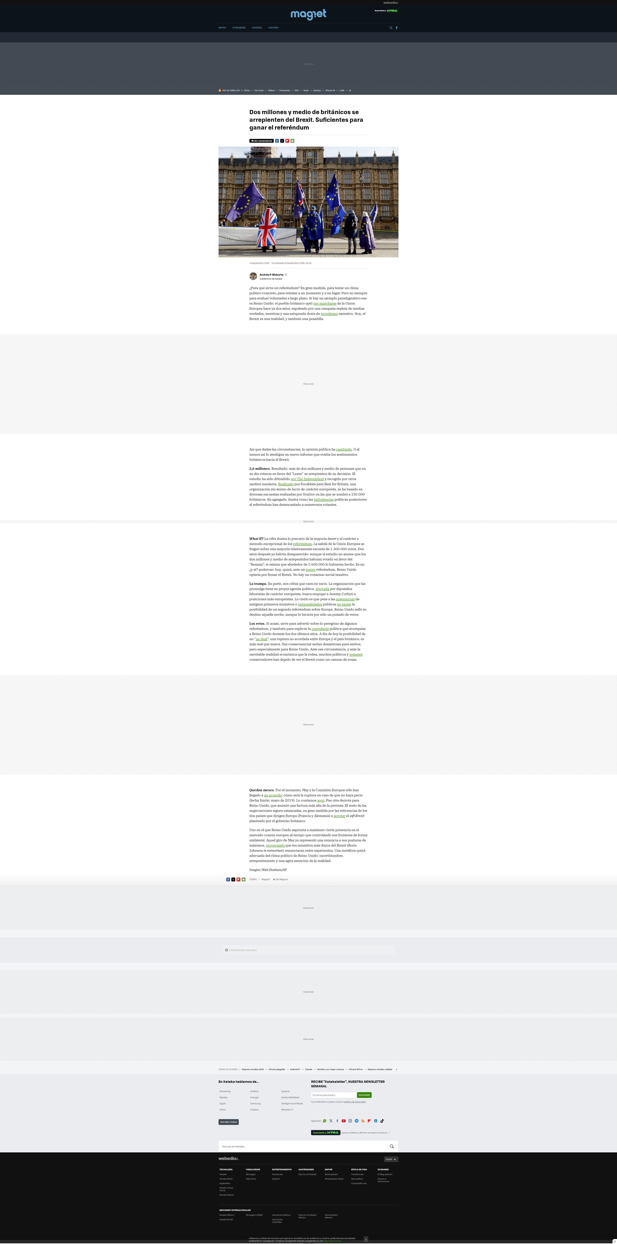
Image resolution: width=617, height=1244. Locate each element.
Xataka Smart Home (226, 1189)
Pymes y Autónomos (383, 1180)
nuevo (310, 569)
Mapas (222, 27)
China (247, 90)
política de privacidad (355, 1101)
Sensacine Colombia (277, 1220)
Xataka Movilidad (290, 1097)
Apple (222, 1103)
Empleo (254, 1109)
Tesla (305, 90)
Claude (309, 1069)
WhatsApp (324, 1120)
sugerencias (345, 599)
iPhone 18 (330, 90)
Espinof (276, 1178)
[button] (273, 274)
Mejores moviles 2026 (253, 1069)
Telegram (356, 1120)
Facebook (396, 28)
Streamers (239, 27)
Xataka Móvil (225, 1178)
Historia (273, 27)
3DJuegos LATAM (254, 1214)
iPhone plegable (277, 1069)
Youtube (343, 1120)
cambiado (344, 449)
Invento (317, 90)
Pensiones (284, 90)
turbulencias (324, 499)
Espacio (285, 1091)
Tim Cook (259, 90)
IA (350, 90)
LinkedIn (375, 1120)
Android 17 (295, 1069)
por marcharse (324, 303)
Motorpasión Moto (334, 1178)
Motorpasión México (331, 1216)
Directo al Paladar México (308, 1216)
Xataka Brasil (226, 1219)
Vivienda (257, 27)
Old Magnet (281, 879)
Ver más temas (228, 1121)
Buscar (392, 1146)
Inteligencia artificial (292, 1103)
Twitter (391, 28)
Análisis (254, 1091)
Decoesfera (357, 1178)
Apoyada (322, 588)
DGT (297, 90)
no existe (344, 604)
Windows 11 (287, 1109)
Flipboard (287, 141)
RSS (363, 1120)
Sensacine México (281, 1214)
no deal (261, 639)
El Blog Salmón (385, 1174)
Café (342, 90)
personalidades (310, 604)
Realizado (286, 484)
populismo (329, 313)
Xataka (223, 1174)
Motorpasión (331, 1174)
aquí (320, 800)
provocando (275, 845)
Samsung (255, 1103)
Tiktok (382, 1120)
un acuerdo (273, 795)
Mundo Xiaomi (226, 1194)
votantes (355, 654)
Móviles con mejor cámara (330, 1069)
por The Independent (307, 479)
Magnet (308, 15)
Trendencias (357, 1174)
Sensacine (277, 1174)
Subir (389, 1159)
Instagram (350, 1120)
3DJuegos (251, 1174)
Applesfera (224, 1183)
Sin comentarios (263, 140)
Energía (254, 1097)
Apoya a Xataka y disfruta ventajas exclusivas (364, 1132)
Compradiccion (359, 1183)
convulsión (320, 628)
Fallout (271, 90)
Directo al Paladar (308, 1174)
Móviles (223, 1097)
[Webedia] (390, 3)
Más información (332, 1240)
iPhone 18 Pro (356, 1069)
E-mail (292, 141)
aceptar (339, 815)
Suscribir (364, 1094)
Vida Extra (251, 1178)
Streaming (225, 1091)
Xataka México (226, 1214)
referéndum (302, 543)
